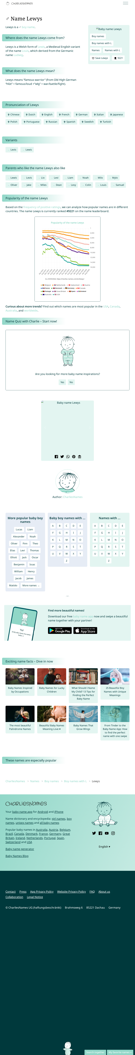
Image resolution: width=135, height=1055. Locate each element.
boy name (28, 27)
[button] (45, 428)
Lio (43, 177)
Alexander (19, 536)
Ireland (20, 838)
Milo (100, 177)
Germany (55, 834)
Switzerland (13, 842)
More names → (31, 585)
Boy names (98, 36)
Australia (11, 310)
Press (22, 891)
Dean (59, 184)
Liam (70, 177)
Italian (100, 114)
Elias (12, 550)
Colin (88, 184)
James (30, 578)
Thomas (34, 550)
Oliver (14, 184)
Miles (43, 184)
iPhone (58, 812)
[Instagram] (113, 832)
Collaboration (14, 897)
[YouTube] (106, 832)
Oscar (35, 557)
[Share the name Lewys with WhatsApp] (67, 457)
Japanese (117, 114)
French (65, 114)
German (83, 114)
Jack (24, 557)
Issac (32, 564)
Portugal (50, 838)
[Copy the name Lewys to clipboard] (79, 457)
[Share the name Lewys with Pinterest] (73, 457)
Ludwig (18, 55)
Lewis (41, 47)
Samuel (120, 184)
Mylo (115, 177)
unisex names (24, 823)
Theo (35, 543)
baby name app (83, 616)
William (18, 571)
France (43, 834)
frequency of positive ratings (42, 207)
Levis (13, 149)
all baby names (49, 823)
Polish (13, 121)
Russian (52, 121)
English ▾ (104, 846)
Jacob (18, 578)
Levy (73, 184)
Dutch (31, 114)
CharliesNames (73, 497)
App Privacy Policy (42, 891)
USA (105, 306)
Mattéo (13, 585)
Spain (60, 838)
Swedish (89, 121)
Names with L (112, 50)
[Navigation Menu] (126, 3)
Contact (11, 891)
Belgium (65, 829)
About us (104, 891)
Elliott (13, 557)
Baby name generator (20, 849)
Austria (53, 829)
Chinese (14, 114)
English (48, 114)
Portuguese (32, 121)
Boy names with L (102, 43)
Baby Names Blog (17, 856)
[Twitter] (94, 832)
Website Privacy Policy (71, 891)
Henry (31, 571)
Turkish (106, 121)
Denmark (32, 834)
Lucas (19, 529)
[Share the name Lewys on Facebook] (56, 457)
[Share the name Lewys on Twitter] (61, 457)
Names (96, 50)
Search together (95, 1052)
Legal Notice (35, 897)
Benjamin (19, 564)
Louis (25, 51)
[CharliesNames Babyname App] (20, 3)
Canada (115, 306)
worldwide (31, 310)
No (71, 382)
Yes (62, 382)
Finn (25, 543)
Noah (86, 177)
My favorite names (119, 1052)
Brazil (9, 834)
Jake (29, 184)
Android (43, 812)
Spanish (70, 121)
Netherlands (34, 838)
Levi (56, 177)
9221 (120, 58)
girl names (58, 818)
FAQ (92, 891)
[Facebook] (100, 832)
